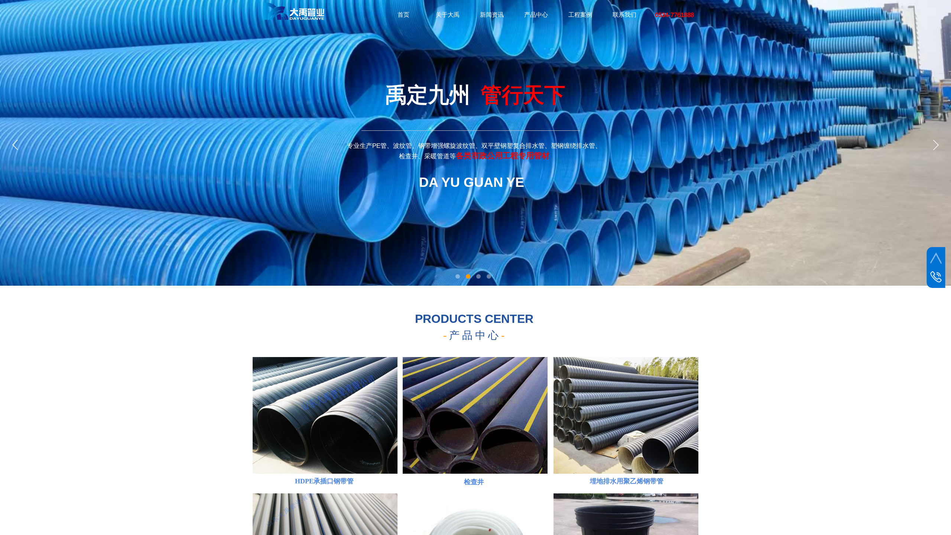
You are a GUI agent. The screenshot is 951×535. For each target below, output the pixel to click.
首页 (403, 15)
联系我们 (624, 15)
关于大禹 (448, 15)
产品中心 (536, 15)
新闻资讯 (492, 15)
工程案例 (580, 15)
